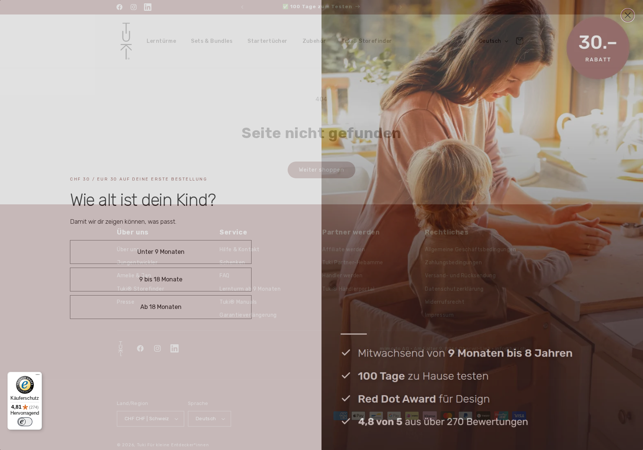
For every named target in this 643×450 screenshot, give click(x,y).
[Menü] (37, 376)
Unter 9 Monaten (161, 251)
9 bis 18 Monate (160, 279)
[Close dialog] (627, 15)
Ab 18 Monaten (161, 306)
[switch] (24, 421)
